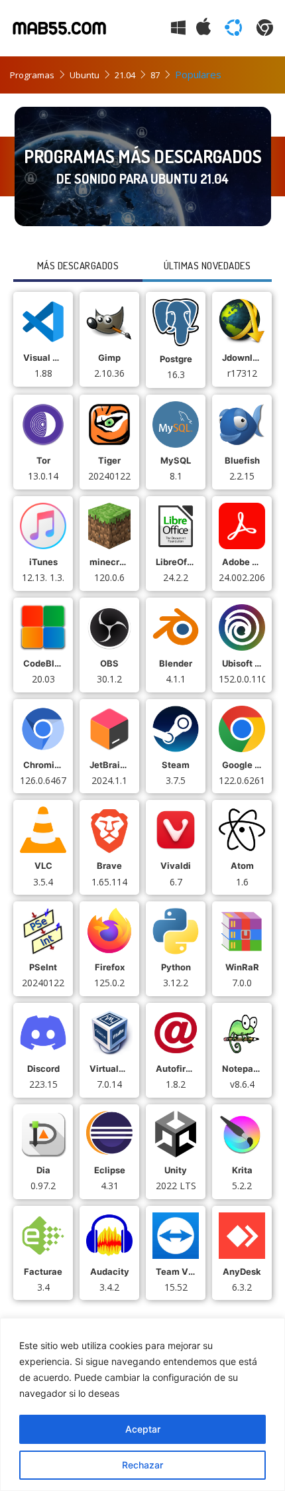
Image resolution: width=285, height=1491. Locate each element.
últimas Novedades (207, 265)
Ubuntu (84, 75)
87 (155, 75)
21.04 (125, 75)
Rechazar (142, 1464)
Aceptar (142, 1429)
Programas (32, 75)
